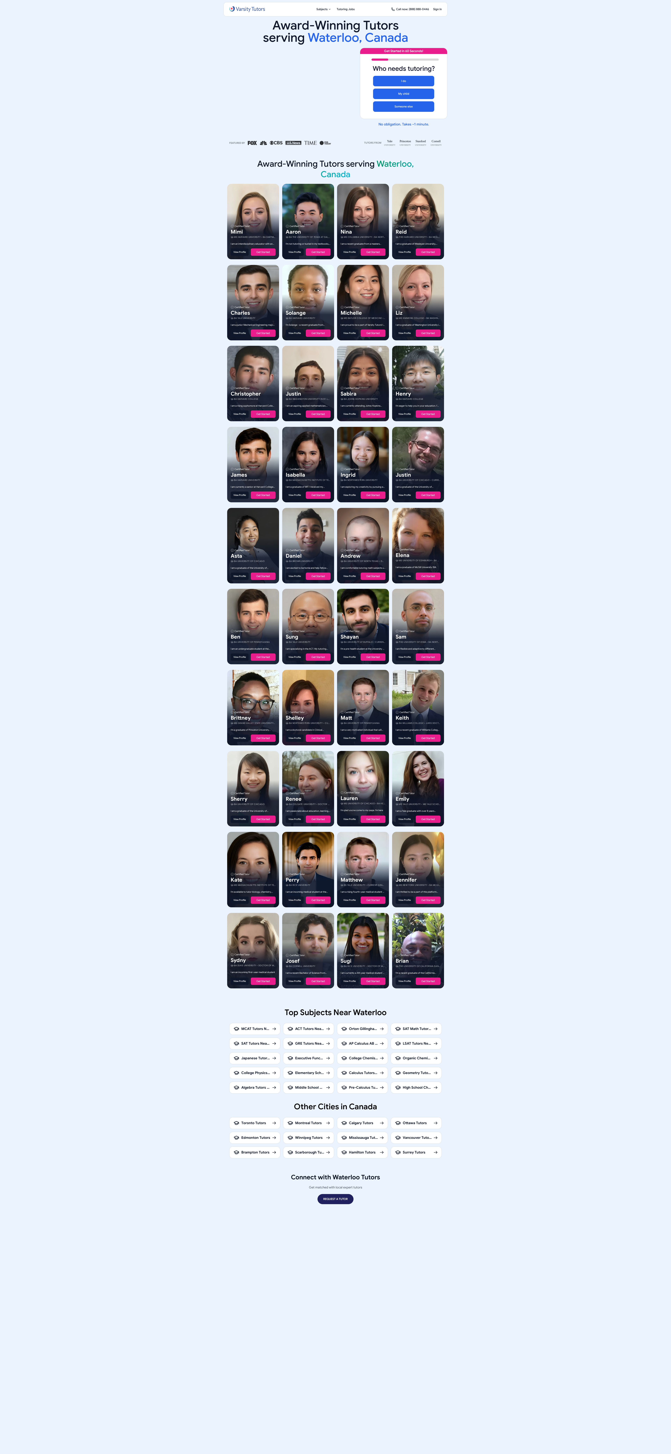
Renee (294, 798)
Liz (399, 312)
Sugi (346, 960)
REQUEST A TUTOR (335, 1199)
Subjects (322, 9)
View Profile (239, 252)
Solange (296, 312)
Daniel (294, 555)
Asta (236, 555)
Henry (403, 393)
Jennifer (406, 879)
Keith (402, 718)
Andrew (350, 555)
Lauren (349, 798)
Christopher (246, 393)
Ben (235, 636)
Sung (292, 636)
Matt (346, 718)
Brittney (241, 718)
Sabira (348, 393)
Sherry (239, 798)
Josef (293, 960)
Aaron (293, 231)
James (239, 475)
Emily (402, 798)
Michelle (351, 312)
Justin (293, 393)
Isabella (295, 475)
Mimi (237, 231)
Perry (292, 879)
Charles (240, 312)
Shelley (295, 718)
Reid (401, 231)
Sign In (437, 9)
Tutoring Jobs (346, 9)
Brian (402, 960)
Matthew (352, 879)
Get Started (263, 252)
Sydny (238, 960)
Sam (401, 636)
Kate (236, 879)
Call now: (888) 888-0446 (412, 9)
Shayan (350, 636)
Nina (346, 231)
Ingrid (348, 475)
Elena (402, 555)
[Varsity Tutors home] (247, 9)
